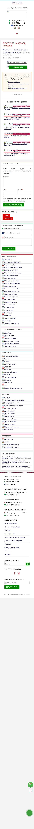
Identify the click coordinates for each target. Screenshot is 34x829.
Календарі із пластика (11, 403)
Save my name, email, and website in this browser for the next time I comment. (17, 200)
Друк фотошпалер (10, 346)
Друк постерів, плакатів (12, 344)
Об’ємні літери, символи (12, 283)
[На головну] (4, 50)
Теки (5, 385)
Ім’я (4, 190)
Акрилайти (7, 259)
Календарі (7, 369)
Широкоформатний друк (12, 527)
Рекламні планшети (10, 302)
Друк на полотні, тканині (12, 341)
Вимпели (7, 398)
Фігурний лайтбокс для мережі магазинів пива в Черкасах (17, 118)
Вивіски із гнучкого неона (12, 273)
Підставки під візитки (11, 427)
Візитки (6, 361)
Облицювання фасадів (11, 281)
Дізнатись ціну (18, 67)
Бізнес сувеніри (9, 534)
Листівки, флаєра (10, 377)
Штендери (7, 315)
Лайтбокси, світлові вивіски (12, 52)
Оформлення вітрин (10, 286)
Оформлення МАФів (10, 294)
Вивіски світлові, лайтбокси (13, 267)
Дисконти (7, 367)
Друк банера (8, 333)
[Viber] (15, 28)
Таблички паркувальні (11, 323)
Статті (6, 442)
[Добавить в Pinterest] (27, 97)
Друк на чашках (9, 424)
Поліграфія (8, 530)
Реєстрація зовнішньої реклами (14, 537)
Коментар (6, 177)
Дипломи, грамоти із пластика (14, 400)
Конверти (7, 375)
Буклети (7, 359)
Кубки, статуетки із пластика (13, 406)
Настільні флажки (10, 408)
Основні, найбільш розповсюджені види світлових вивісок (18, 84)
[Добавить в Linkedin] (24, 97)
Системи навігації (10, 318)
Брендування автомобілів (12, 262)
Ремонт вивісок (9, 305)
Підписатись (13, 587)
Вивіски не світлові (10, 265)
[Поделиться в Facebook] (21, 97)
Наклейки (7, 380)
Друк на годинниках (10, 421)
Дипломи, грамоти (10, 364)
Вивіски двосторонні (11, 270)
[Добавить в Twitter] (29, 97)
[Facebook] (14, 573)
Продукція (7, 544)
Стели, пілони (8, 310)
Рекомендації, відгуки (11, 447)
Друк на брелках (9, 411)
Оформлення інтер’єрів (11, 291)
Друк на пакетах (9, 413)
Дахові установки (10, 278)
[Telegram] (19, 28)
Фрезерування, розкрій (11, 547)
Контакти (7, 554)
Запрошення (8, 383)
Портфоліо (9, 50)
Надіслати (9, 249)
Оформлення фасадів (11, 297)
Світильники (8, 429)
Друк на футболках (10, 419)
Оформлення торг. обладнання (14, 289)
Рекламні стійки (9, 299)
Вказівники (8, 313)
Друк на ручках (9, 416)
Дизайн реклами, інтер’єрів (13, 541)
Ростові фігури (9, 307)
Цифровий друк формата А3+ (13, 388)
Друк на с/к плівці (10, 338)
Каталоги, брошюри (10, 372)
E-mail (20, 190)
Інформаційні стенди (11, 275)
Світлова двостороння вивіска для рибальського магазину (13, 461)
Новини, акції (8, 439)
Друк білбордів (9, 336)
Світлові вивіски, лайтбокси (17, 88)
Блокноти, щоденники (11, 356)
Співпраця (7, 551)
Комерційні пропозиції (11, 445)
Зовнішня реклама (20, 50)
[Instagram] (19, 573)
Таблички (7, 321)
